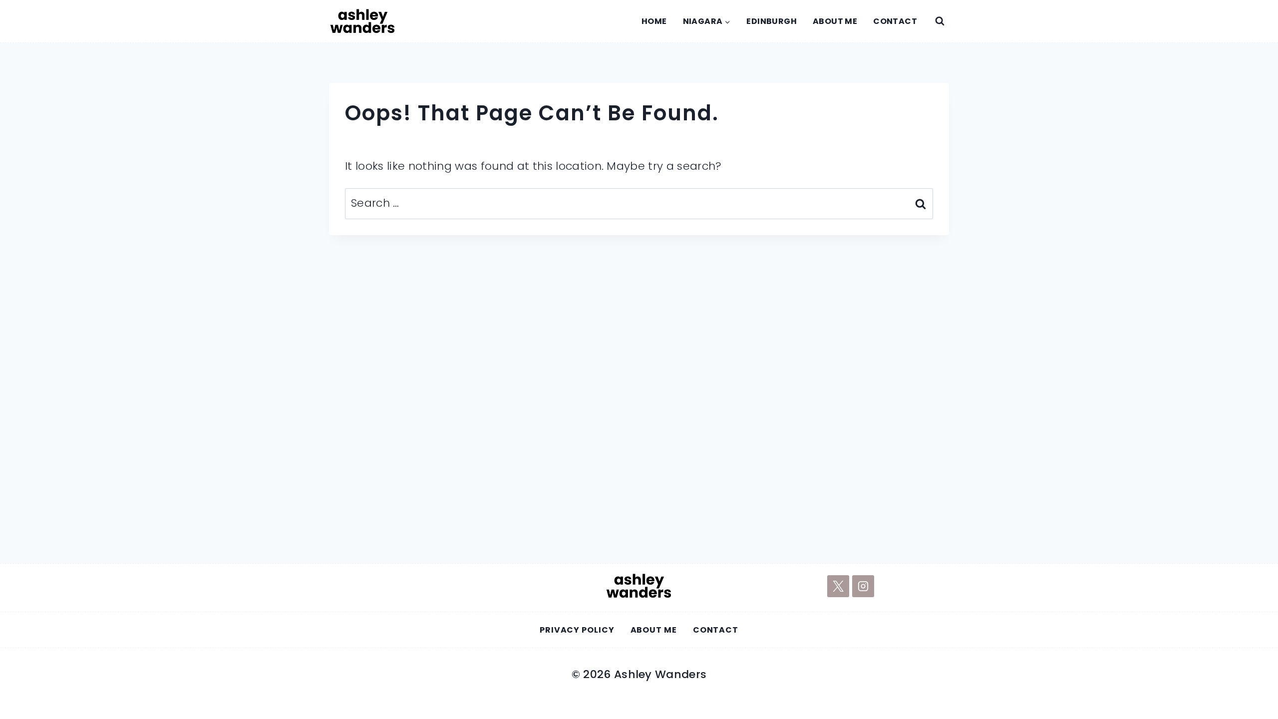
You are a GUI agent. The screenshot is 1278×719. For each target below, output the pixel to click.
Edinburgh (771, 21)
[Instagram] (863, 586)
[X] (838, 586)
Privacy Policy (577, 630)
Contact (895, 21)
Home (654, 21)
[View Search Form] (939, 21)
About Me (835, 21)
